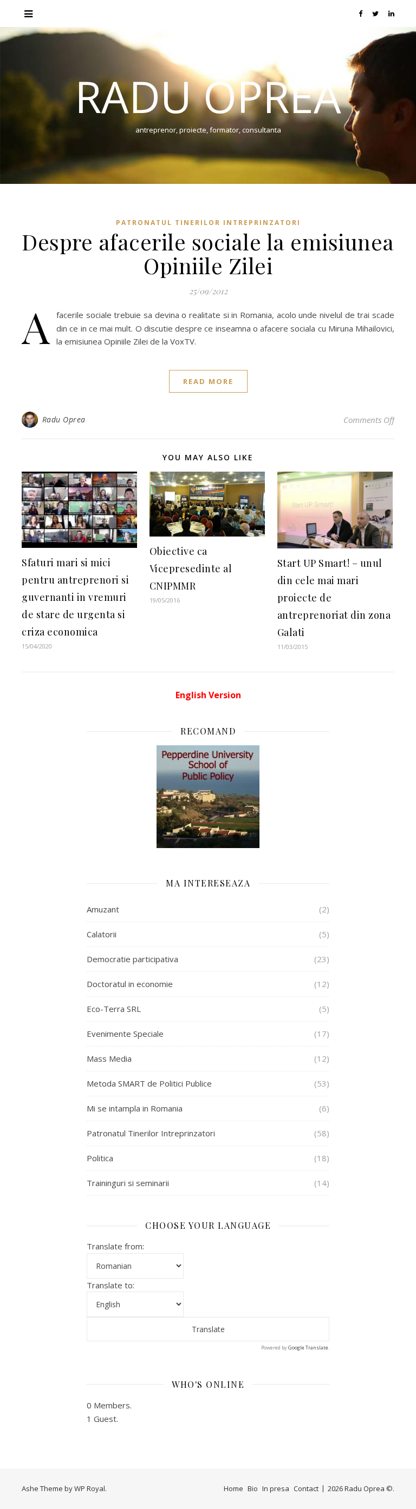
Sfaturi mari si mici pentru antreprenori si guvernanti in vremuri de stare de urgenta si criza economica (75, 597)
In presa (275, 1488)
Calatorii (101, 934)
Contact (306, 1488)
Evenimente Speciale (125, 1033)
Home (233, 1488)
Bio (253, 1488)
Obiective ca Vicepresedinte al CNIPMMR (191, 568)
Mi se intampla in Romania (135, 1108)
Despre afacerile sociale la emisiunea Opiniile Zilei (208, 253)
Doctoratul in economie (130, 983)
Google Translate (308, 1347)
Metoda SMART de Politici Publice (149, 1083)
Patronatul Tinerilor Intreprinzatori (208, 222)
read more (208, 381)
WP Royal (89, 1488)
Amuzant (103, 909)
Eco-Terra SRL (114, 1008)
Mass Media (109, 1058)
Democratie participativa (132, 959)
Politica (100, 1158)
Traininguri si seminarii (128, 1182)
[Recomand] (208, 796)
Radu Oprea (208, 96)
